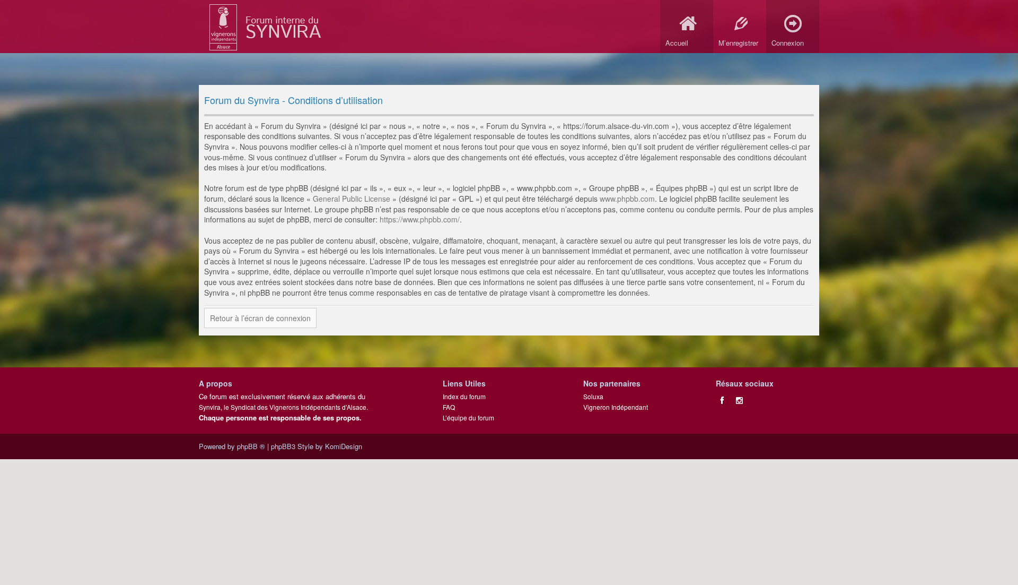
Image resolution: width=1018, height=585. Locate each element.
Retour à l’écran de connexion (260, 318)
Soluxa (593, 396)
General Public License (351, 198)
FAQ (449, 406)
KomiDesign (343, 446)
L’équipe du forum (468, 417)
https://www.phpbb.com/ (420, 219)
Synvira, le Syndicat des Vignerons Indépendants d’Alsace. (283, 406)
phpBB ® (251, 446)
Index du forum (464, 396)
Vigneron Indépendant (615, 406)
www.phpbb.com (627, 198)
